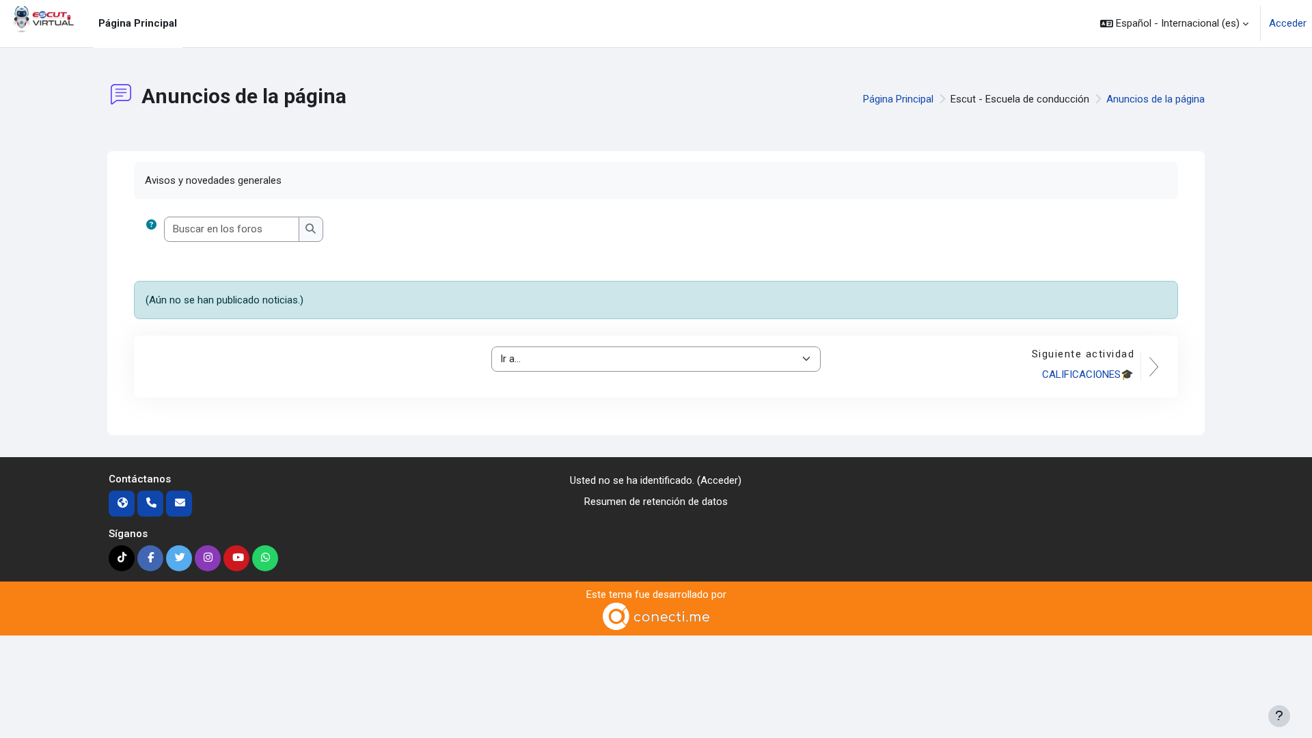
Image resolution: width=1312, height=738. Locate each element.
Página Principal (898, 99)
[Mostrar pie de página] (1279, 716)
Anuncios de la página (1155, 99)
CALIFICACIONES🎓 (1088, 374)
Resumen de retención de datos (656, 501)
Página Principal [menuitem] (137, 23)
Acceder (1288, 23)
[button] (1174, 23)
